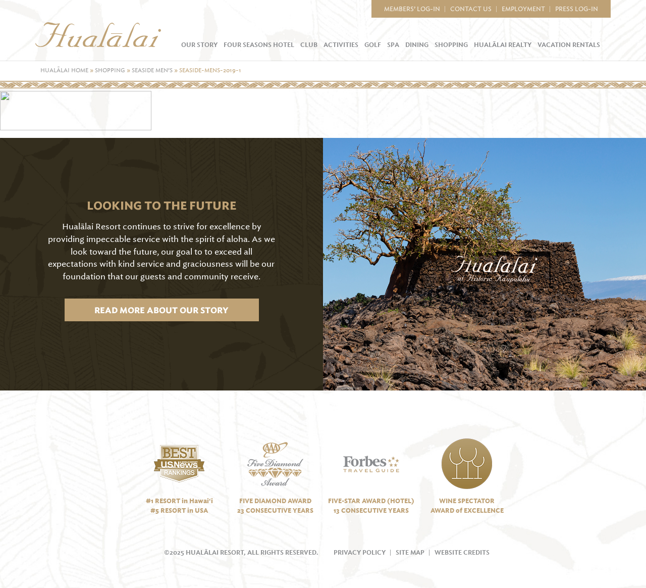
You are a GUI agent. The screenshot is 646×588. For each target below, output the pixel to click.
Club (308, 45)
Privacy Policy (360, 553)
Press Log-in (576, 9)
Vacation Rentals (568, 45)
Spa (393, 45)
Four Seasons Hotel (259, 45)
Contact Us (471, 9)
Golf (372, 45)
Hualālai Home (64, 70)
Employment (523, 9)
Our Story (199, 45)
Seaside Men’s (152, 70)
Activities (341, 45)
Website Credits (462, 553)
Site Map (410, 553)
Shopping (451, 45)
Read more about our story (161, 310)
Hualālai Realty (502, 45)
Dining (416, 45)
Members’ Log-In (412, 9)
